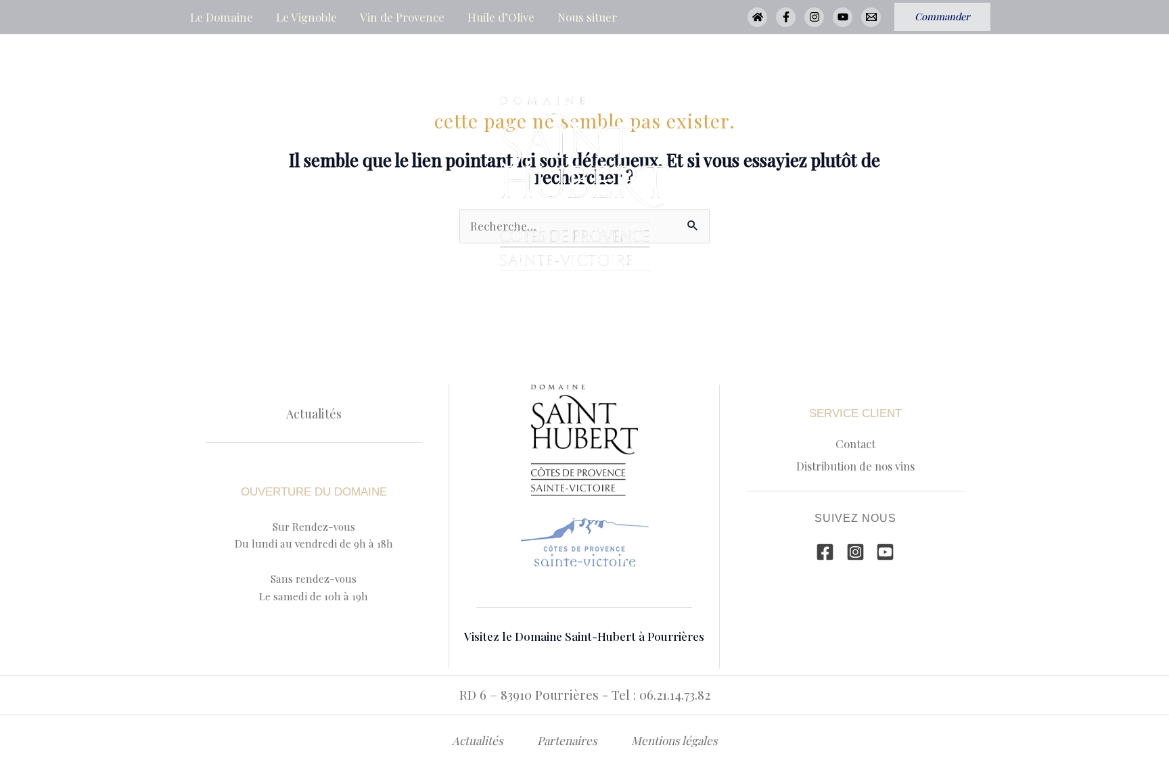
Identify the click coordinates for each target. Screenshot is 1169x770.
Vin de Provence (402, 16)
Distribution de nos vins (855, 465)
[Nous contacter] (871, 17)
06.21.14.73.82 (674, 694)
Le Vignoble (306, 16)
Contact (855, 443)
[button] (942, 17)
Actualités (314, 413)
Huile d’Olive (500, 16)
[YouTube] (842, 17)
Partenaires (567, 740)
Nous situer (587, 16)
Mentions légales (674, 740)
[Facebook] (786, 17)
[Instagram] (814, 17)
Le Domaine (221, 16)
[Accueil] (757, 17)
